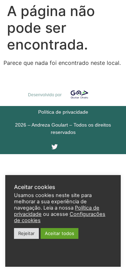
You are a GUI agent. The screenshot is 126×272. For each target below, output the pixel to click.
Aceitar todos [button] (59, 233)
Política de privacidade (63, 112)
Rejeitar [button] (26, 233)
